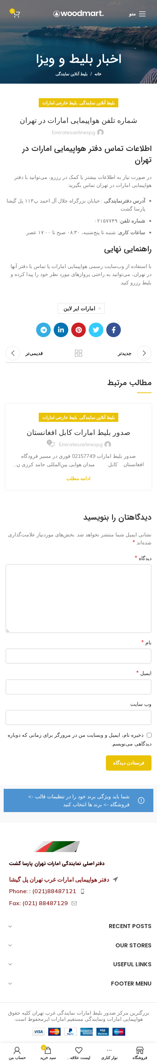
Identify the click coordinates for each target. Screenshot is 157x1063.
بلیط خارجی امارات (59, 102)
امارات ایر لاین (79, 308)
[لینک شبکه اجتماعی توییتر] (96, 330)
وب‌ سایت (141, 704)
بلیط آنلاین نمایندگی (71, 73)
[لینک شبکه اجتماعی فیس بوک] (113, 330)
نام (146, 642)
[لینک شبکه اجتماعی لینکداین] (61, 330)
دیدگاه (143, 558)
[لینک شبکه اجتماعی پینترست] (78, 330)
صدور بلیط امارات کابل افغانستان (78, 432)
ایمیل (144, 672)
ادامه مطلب (78, 478)
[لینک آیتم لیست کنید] (78, 891)
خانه (98, 73)
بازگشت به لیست (78, 353)
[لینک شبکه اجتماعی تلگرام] (43, 330)
